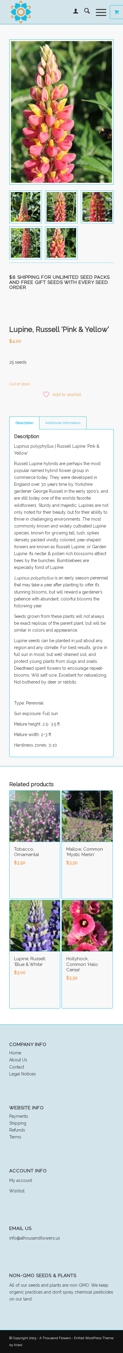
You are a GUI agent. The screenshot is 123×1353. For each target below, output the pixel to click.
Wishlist (16, 1191)
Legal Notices (22, 1074)
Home (15, 1053)
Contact (16, 1067)
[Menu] (98, 12)
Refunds (17, 1130)
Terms (15, 1137)
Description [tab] (24, 423)
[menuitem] (72, 12)
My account (20, 1180)
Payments (18, 1116)
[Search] (84, 12)
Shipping (17, 1123)
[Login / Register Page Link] (72, 12)
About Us (18, 1059)
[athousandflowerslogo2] (51, 12)
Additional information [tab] (63, 423)
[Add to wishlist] (16, 797)
